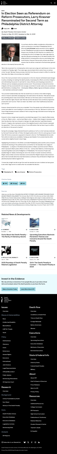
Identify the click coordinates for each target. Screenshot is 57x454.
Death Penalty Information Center (15, 32)
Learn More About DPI (27, 289)
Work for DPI (34, 388)
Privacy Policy (35, 392)
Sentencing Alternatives (10, 378)
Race (4, 319)
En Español (34, 431)
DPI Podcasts (35, 410)
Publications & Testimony (38, 417)
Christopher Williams (27, 88)
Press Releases (35, 385)
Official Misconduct (9, 372)
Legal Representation (9, 368)
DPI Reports (6, 435)
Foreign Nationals (36, 321)
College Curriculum (36, 407)
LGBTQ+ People (7, 329)
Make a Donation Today (10, 289)
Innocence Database (9, 420)
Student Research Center (38, 424)
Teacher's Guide (35, 427)
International (6, 361)
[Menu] (54, 3)
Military (33, 369)
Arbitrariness (7, 341)
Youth (4, 332)
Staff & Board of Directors (39, 381)
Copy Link (7, 28)
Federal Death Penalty (37, 366)
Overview (5, 311)
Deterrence (6, 351)
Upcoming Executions (37, 340)
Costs (4, 347)
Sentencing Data (8, 427)
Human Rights (7, 354)
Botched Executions (37, 350)
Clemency (6, 344)
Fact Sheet (6, 402)
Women (33, 328)
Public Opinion (7, 38)
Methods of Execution (37, 347)
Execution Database (9, 417)
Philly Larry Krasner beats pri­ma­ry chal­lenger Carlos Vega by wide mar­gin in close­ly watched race (27, 198)
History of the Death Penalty (11, 405)
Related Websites (36, 421)
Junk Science (7, 365)
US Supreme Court (8, 382)
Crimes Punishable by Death (11, 398)
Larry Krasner (21, 172)
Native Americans (36, 325)
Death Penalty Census (9, 414)
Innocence (6, 358)
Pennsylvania (20, 38)
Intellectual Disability (9, 322)
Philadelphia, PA (8, 172)
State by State (35, 362)
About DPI (34, 378)
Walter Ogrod (38, 88)
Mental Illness (7, 326)
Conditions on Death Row (38, 314)
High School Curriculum (38, 414)
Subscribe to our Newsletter (12, 442)
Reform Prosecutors (35, 172)
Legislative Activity (8, 424)
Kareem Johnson (50, 88)
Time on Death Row (37, 318)
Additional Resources (37, 403)
